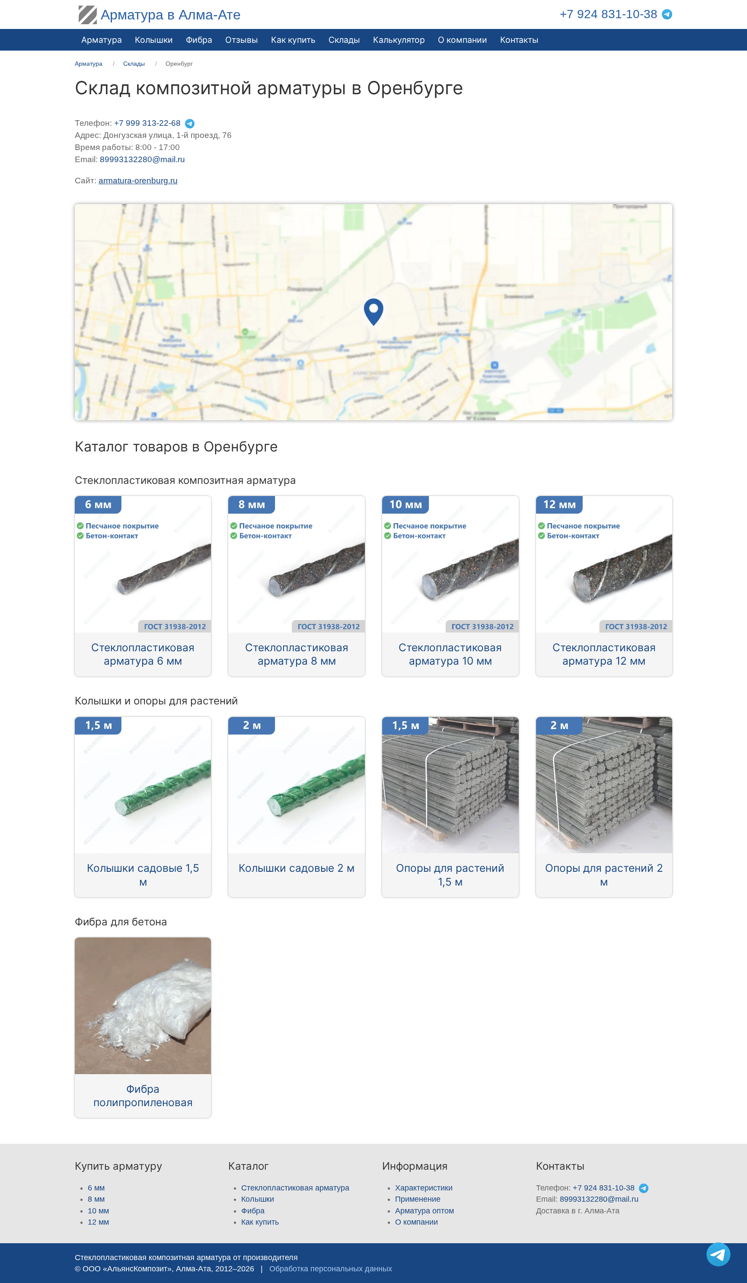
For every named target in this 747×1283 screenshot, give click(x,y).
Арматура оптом (424, 1210)
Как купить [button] (293, 40)
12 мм (98, 1222)
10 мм (98, 1210)
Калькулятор (399, 40)
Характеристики (424, 1188)
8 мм (96, 1199)
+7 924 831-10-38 (609, 14)
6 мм (96, 1188)
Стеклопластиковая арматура (295, 1188)
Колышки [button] (154, 40)
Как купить (260, 1222)
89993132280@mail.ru (142, 159)
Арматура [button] (101, 40)
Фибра (199, 40)
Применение (418, 1199)
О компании (462, 40)
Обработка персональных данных (330, 1268)
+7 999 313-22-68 (147, 123)
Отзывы (241, 40)
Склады (344, 40)
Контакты (519, 40)
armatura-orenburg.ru (138, 180)
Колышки (257, 1199)
